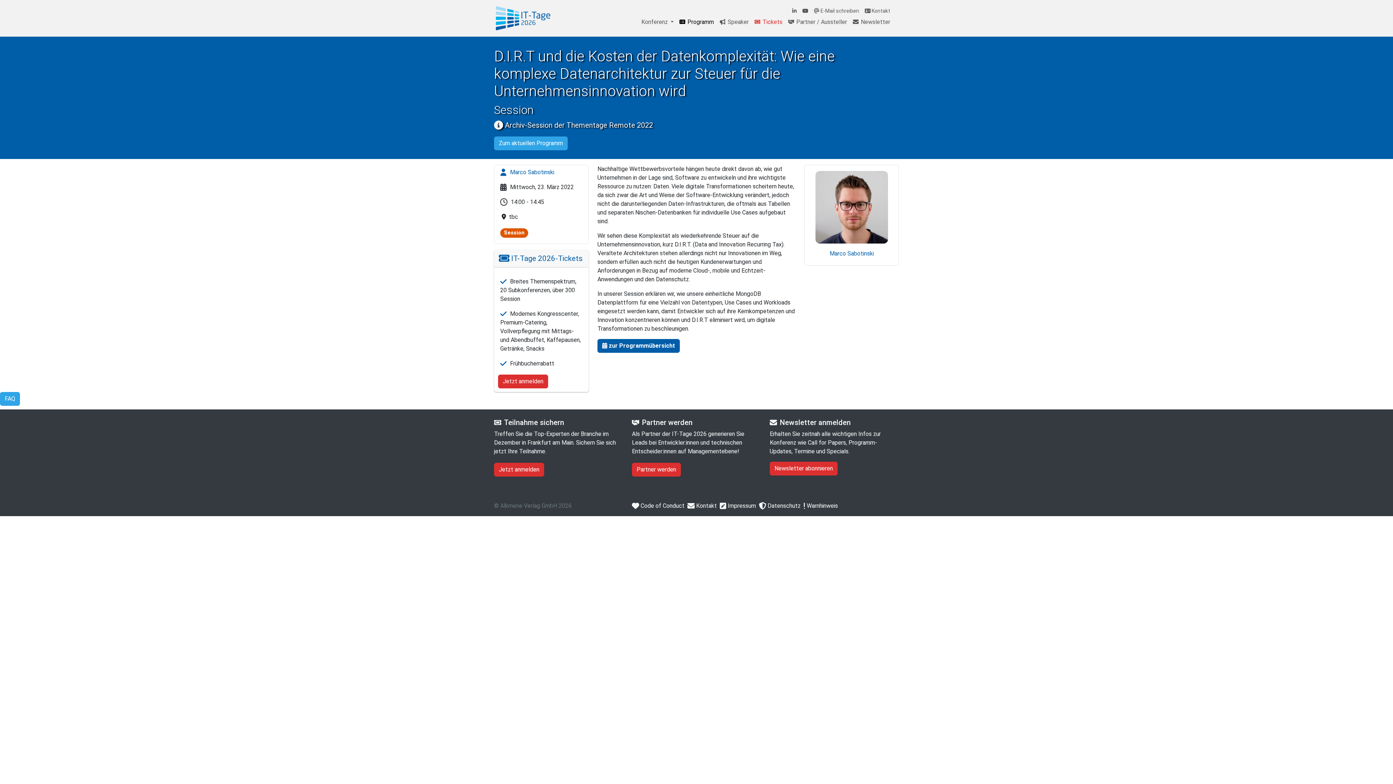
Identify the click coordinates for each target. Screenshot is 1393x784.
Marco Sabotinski (531, 172)
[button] (638, 346)
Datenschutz (783, 505)
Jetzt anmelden (523, 381)
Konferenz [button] (655, 22)
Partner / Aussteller (821, 22)
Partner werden (656, 469)
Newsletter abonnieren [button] (803, 468)
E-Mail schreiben (839, 11)
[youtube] (805, 11)
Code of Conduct (662, 505)
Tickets (771, 22)
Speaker (737, 22)
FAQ (10, 398)
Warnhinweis (821, 505)
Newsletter (874, 22)
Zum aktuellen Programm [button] (531, 143)
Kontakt (880, 11)
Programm (700, 22)
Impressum (741, 505)
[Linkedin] (794, 11)
